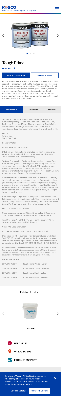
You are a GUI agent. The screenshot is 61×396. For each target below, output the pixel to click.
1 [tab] (27, 53)
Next (58, 36)
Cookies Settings (19, 390)
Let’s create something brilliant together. (9, 11)
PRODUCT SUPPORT (25, 360)
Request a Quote (16, 75)
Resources (7, 68)
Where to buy (44, 75)
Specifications (11, 110)
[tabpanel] (30, 33)
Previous (3, 36)
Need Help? (20, 343)
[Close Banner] (55, 378)
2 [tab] (30, 53)
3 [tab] (33, 53)
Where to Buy (22, 351)
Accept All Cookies (39, 390)
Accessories (33, 110)
